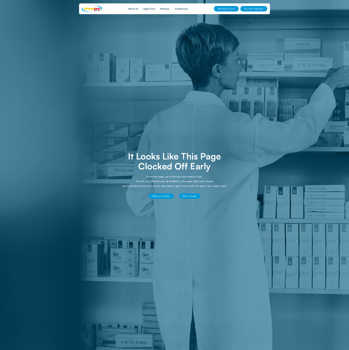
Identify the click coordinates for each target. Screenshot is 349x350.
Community (181, 8)
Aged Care (149, 8)
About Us (133, 8)
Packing (164, 8)
